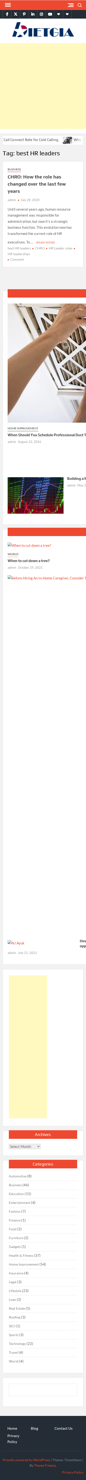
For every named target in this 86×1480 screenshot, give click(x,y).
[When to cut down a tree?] (29, 545)
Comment (17, 259)
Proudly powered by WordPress (26, 1460)
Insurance (16, 1273)
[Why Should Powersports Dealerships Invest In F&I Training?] (59, 139)
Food (12, 1229)
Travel (13, 1352)
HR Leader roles (60, 248)
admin (12, 200)
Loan (12, 1300)
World (13, 554)
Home (12, 1428)
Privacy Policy (13, 1439)
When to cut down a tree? (29, 561)
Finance (15, 1220)
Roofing (14, 1317)
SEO (12, 1326)
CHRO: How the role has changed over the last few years (37, 184)
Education (16, 1194)
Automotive (18, 1176)
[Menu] (7, 5)
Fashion (15, 1211)
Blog (34, 1428)
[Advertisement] (43, 86)
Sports (13, 1335)
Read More (45, 242)
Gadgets (15, 1247)
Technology (17, 1344)
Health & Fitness (21, 1255)
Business (14, 169)
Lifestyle (15, 1291)
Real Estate (17, 1308)
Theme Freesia (45, 1465)
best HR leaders (19, 248)
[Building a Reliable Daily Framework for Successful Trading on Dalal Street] (36, 495)
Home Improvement (23, 428)
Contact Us (63, 1428)
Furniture (16, 1238)
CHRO (40, 248)
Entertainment (19, 1203)
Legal (12, 1282)
